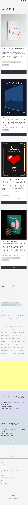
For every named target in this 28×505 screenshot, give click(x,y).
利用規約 (14, 495)
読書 (16, 324)
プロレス (19, 329)
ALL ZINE (3, 464)
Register (13, 456)
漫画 (19, 341)
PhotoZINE (4, 318)
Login (14, 451)
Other (18, 305)
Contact (14, 72)
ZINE (3, 315)
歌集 (22, 347)
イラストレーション (20, 315)
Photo (4, 305)
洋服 (19, 326)
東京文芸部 (14, 332)
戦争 (3, 335)
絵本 (17, 335)
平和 (13, 335)
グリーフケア (5, 341)
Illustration (5, 302)
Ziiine (2, 1)
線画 (14, 347)
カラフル (4, 321)
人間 (12, 324)
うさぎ (21, 344)
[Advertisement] (14, 375)
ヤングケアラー (13, 341)
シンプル (9, 338)
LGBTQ (3, 338)
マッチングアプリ (20, 350)
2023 (17, 344)
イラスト (8, 315)
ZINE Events (4, 477)
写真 (21, 318)
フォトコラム (13, 353)
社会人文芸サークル (6, 332)
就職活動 (18, 338)
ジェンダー (4, 344)
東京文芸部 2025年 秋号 (7, 326)
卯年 (24, 353)
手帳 (16, 321)
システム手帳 (10, 321)
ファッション (5, 329)
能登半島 (8, 324)
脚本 (10, 329)
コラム (19, 353)
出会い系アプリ (5, 353)
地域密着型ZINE (5, 350)
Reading (12, 305)
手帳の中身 (8, 335)
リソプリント (11, 344)
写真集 (13, 315)
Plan (9, 483)
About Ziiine (4, 483)
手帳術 (20, 321)
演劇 (14, 329)
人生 (3, 324)
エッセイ (16, 318)
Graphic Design (15, 302)
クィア (23, 341)
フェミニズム (22, 332)
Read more (8, 413)
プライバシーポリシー (13, 493)
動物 (14, 338)
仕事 (15, 326)
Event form (10, 477)
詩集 (18, 347)
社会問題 (10, 318)
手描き (10, 347)
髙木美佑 (12, 350)
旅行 (6, 347)
